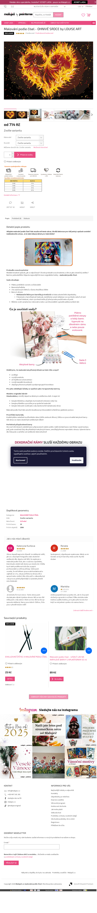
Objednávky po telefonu (60, 797)
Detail (10, 679)
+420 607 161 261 (14, 794)
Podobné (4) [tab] (16, 218)
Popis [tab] (7, 218)
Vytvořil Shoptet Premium (83, 884)
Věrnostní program (58, 803)
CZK (79, 6)
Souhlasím (76, 460)
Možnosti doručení (41, 147)
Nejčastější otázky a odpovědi (46, 6)
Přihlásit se (11, 863)
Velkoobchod (56, 812)
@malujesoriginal (14, 805)
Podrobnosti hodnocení (44, 33)
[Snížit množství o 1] (13, 156)
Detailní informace (11, 195)
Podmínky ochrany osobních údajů (64, 816)
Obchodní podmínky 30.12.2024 (62, 819)
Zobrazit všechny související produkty (48, 697)
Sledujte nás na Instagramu (58, 710)
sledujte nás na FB (14, 798)
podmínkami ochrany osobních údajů (19, 857)
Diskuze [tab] (27, 218)
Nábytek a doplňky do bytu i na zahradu (36, 872)
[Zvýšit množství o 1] (13, 153)
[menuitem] (8, 23)
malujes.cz (12, 802)
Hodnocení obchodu (58, 806)
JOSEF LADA (80, 2)
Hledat (58, 15)
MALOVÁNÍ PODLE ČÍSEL (29, 515)
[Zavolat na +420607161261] (7, 6)
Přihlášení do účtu (57, 825)
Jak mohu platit (57, 809)
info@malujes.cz (14, 791)
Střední (23, 521)
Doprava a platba (57, 800)
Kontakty (54, 793)
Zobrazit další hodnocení (82, 610)
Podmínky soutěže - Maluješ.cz (64, 872)
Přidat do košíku (26, 155)
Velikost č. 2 (9, 684)
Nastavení (20, 460)
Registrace (55, 822)
